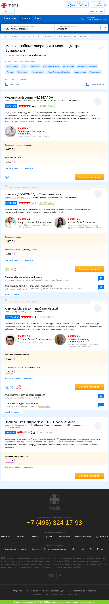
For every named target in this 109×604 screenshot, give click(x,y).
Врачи (38, 18)
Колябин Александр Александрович (79, 340)
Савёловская (22, 72)
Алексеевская (12, 66)
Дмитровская (68, 66)
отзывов (10, 106)
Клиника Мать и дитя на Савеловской (31, 308)
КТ (91, 549)
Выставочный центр (51, 66)
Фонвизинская (95, 72)
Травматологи (64, 536)
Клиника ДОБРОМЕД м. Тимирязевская (33, 194)
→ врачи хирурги (13, 55)
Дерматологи (102, 536)
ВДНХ (24, 66)
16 (101, 395)
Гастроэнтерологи (83, 536)
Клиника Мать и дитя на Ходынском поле (25, 395)
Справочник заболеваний (55, 549)
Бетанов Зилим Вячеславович (35, 339)
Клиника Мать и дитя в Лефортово (22, 403)
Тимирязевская (38, 72)
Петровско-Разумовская (87, 66)
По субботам (14, 84)
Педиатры (20, 536)
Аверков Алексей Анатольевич (35, 222)
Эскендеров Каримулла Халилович (31, 132)
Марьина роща (80, 72)
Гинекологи (6, 536)
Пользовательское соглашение (82, 591)
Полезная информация (53, 591)
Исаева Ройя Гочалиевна (82, 222)
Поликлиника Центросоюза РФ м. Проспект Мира (40, 422)
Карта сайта (32, 591)
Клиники (26, 18)
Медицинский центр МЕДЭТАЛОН (29, 97)
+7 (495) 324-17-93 (76, 4)
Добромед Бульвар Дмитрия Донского (23, 277)
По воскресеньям (97, 84)
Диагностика (10, 18)
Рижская (10, 72)
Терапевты (35, 536)
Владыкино (34, 66)
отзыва (10, 432)
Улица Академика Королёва (59, 72)
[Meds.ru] (54, 502)
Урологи (48, 536)
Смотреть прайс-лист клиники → (19, 168)
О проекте (17, 591)
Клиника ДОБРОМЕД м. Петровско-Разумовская (28, 286)
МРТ (74, 549)
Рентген (100, 549)
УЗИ (82, 549)
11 (101, 278)
